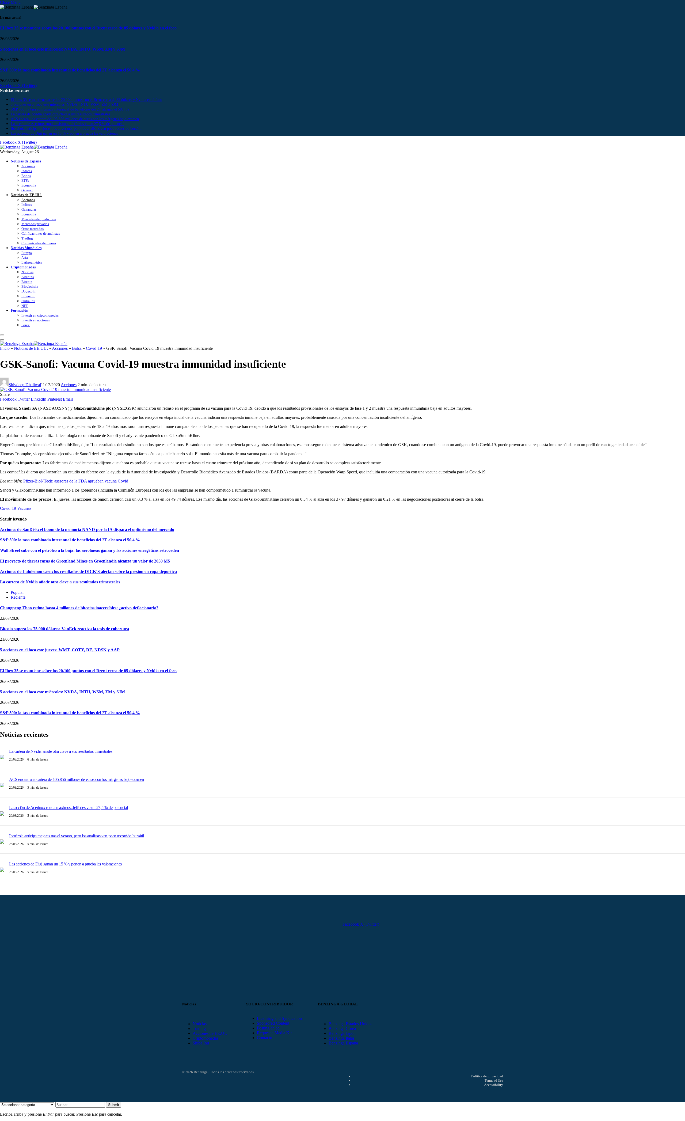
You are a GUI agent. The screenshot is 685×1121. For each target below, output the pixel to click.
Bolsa (77, 348)
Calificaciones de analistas (40, 233)
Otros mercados (32, 229)
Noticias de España (26, 161)
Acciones (28, 166)
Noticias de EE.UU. (26, 195)
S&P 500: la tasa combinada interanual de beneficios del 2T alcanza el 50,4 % (70, 70)
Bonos (26, 176)
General (27, 190)
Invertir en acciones (35, 320)
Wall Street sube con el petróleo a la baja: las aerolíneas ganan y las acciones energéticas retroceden (89, 550)
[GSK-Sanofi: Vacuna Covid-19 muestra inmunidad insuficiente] (55, 389)
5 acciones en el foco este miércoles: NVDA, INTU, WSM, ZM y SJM (62, 49)
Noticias (27, 272)
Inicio (5, 348)
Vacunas (24, 508)
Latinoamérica (31, 262)
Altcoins (27, 277)
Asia (24, 258)
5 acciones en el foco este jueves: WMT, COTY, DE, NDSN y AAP (60, 650)
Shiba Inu (28, 301)
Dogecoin (28, 291)
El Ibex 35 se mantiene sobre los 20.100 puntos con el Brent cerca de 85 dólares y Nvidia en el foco (88, 28)
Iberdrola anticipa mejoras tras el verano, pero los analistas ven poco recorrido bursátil (76, 129)
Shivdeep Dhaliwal (25, 384)
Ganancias (28, 209)
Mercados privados (35, 224)
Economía (28, 185)
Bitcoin (26, 282)
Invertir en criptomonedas (40, 315)
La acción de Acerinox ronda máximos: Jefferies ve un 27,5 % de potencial (67, 124)
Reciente (18, 597)
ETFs (25, 180)
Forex (25, 325)
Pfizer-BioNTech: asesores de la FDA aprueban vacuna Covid (75, 481)
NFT (24, 306)
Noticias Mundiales (26, 248)
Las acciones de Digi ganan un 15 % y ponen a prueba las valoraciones (64, 133)
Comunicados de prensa (38, 243)
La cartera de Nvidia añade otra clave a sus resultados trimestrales (60, 114)
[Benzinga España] (33, 147)
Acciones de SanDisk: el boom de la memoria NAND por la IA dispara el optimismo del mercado (87, 529)
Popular (17, 592)
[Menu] (2, 335)
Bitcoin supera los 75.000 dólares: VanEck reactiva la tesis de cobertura (64, 628)
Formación (19, 310)
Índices (26, 171)
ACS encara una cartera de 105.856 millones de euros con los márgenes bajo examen (75, 119)
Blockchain (29, 286)
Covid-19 (94, 348)
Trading (27, 238)
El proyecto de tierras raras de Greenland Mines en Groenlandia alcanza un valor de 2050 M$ (85, 561)
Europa (26, 253)
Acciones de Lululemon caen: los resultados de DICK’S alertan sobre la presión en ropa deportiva (88, 571)
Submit (113, 1105)
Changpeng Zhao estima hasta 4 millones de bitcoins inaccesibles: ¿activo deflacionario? (79, 608)
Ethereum (28, 296)
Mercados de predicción (38, 219)
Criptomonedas (23, 267)
